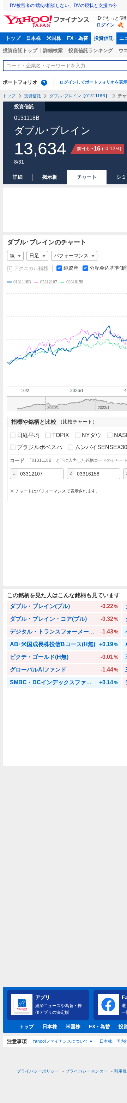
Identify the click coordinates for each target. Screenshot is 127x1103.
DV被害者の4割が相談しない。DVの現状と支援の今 (63, 5)
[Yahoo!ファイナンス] (48, 17)
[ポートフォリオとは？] (44, 82)
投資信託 (104, 38)
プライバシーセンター (86, 1071)
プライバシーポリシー (38, 1071)
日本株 (33, 38)
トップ (13, 38)
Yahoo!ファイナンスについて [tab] (60, 1041)
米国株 (54, 38)
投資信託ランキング (90, 50)
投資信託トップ (20, 50)
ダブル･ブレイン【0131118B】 (79, 95)
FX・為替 (77, 38)
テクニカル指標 (31, 268)
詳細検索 (53, 50)
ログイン (105, 24)
